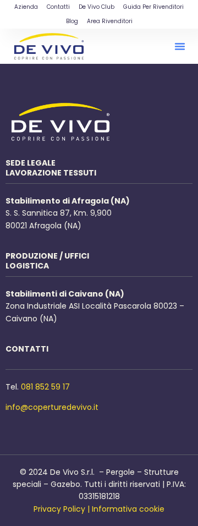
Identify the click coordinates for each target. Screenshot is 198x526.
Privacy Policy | (62, 508)
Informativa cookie (128, 508)
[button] (180, 46)
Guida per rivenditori (153, 7)
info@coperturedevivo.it (52, 407)
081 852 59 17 (45, 386)
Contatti (58, 7)
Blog (72, 21)
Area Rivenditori (110, 21)
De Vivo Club (96, 7)
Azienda (26, 7)
